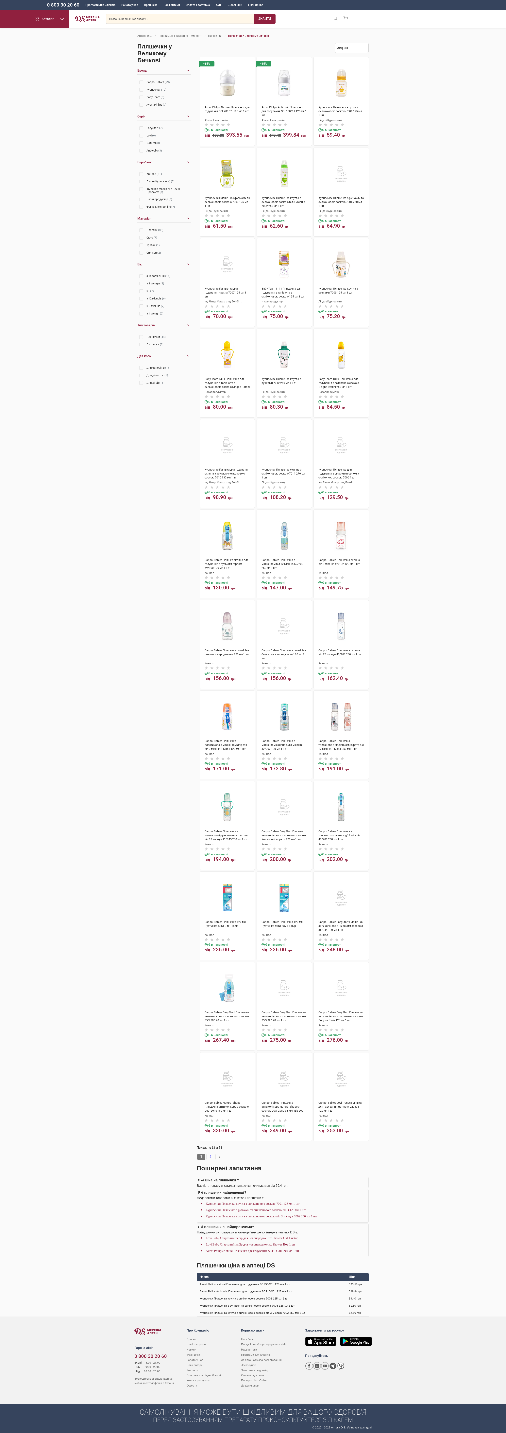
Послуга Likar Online (254, 1380)
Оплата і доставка (198, 5)
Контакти (192, 1370)
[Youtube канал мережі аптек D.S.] (325, 1366)
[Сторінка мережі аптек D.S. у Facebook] (309, 1366)
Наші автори (195, 1365)
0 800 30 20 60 (63, 5)
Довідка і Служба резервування (261, 1359)
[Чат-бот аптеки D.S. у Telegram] (333, 1366)
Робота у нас (129, 5)
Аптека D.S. (144, 35)
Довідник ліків (250, 1385)
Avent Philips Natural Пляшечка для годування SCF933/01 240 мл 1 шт (252, 1251)
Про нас (192, 1339)
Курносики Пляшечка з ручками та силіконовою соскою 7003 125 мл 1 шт (256, 1210)
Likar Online (255, 5)
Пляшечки (215, 35)
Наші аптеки (171, 5)
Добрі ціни (235, 5)
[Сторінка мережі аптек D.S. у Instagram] (317, 1366)
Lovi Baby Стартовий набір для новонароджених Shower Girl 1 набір (252, 1238)
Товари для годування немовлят (180, 35)
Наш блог (247, 1339)
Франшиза (151, 5)
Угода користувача (199, 1380)
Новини (191, 1349)
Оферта (192, 1385)
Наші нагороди (196, 1344)
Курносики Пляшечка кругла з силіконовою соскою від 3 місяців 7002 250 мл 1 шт (261, 1216)
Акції (219, 5)
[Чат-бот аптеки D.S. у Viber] (341, 1366)
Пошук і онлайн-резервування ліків (263, 1344)
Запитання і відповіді (254, 1370)
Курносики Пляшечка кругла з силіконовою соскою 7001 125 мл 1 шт (252, 1203)
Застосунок (248, 1365)
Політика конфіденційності (204, 1375)
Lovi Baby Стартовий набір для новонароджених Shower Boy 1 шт (250, 1244)
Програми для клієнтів (100, 5)
